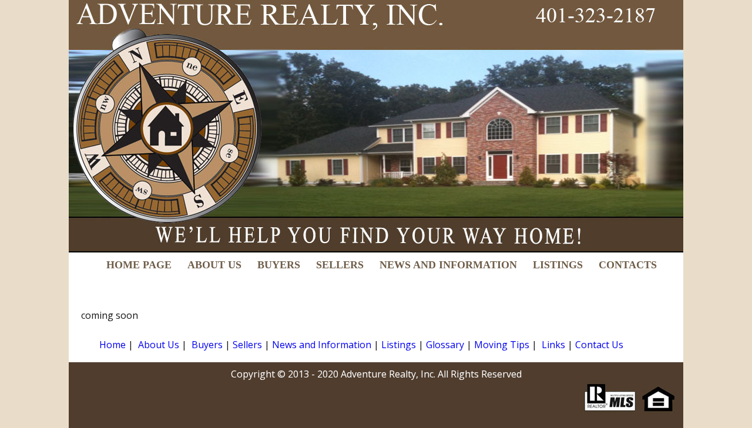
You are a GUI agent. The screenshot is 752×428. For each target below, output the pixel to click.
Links (553, 344)
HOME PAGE (139, 265)
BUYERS (278, 265)
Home (112, 344)
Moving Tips (501, 344)
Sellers (247, 344)
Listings (398, 344)
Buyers (207, 344)
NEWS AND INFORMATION (448, 265)
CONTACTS (628, 265)
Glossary (445, 344)
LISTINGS (558, 265)
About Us (158, 344)
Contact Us (599, 344)
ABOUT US (214, 265)
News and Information (321, 344)
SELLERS (340, 265)
